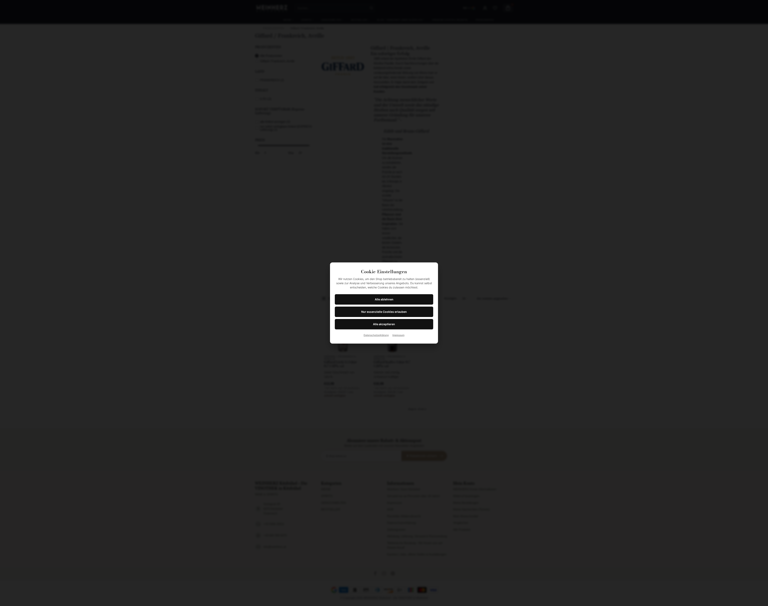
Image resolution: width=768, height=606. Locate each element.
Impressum (398, 335)
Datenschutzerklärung (376, 335)
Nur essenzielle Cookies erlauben (384, 311)
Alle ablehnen (384, 299)
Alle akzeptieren (384, 324)
